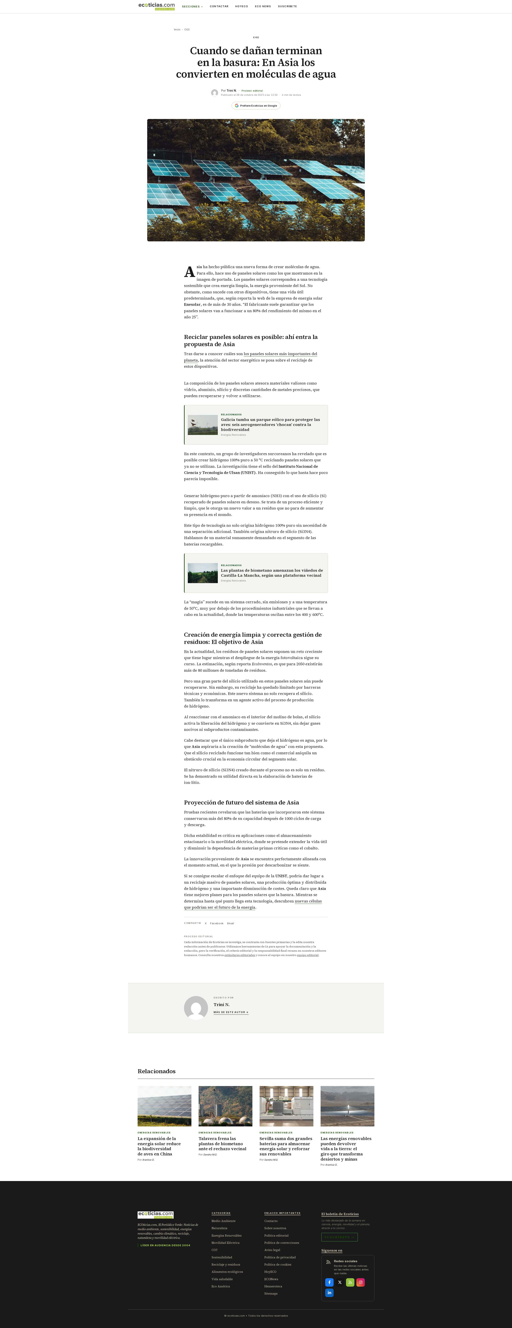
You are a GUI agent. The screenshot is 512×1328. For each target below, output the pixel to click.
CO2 (187, 29)
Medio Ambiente (224, 1221)
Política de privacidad (280, 1257)
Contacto (271, 1221)
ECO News (263, 6)
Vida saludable (222, 1279)
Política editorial (276, 1235)
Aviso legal (272, 1250)
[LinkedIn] (329, 1293)
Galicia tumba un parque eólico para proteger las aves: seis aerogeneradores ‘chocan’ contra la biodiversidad (270, 424)
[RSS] (350, 1282)
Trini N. (232, 90)
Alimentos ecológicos (227, 1272)
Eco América (221, 1286)
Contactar (219, 6)
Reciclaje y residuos (226, 1264)
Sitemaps (271, 1293)
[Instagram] (360, 1282)
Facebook (216, 923)
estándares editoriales (239, 955)
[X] (340, 1282)
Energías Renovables (227, 1235)
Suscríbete (287, 6)
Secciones (191, 6)
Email (230, 923)
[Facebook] (329, 1282)
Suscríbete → (339, 1237)
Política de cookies (277, 1264)
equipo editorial (308, 955)
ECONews (271, 1279)
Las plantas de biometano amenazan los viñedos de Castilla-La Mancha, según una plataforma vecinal (272, 573)
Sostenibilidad (222, 1257)
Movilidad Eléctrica (226, 1243)
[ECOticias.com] (157, 6)
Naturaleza (219, 1228)
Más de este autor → (231, 1012)
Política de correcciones (281, 1243)
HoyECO (241, 6)
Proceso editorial (252, 90)
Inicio (177, 29)
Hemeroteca (273, 1286)
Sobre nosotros (275, 1228)
